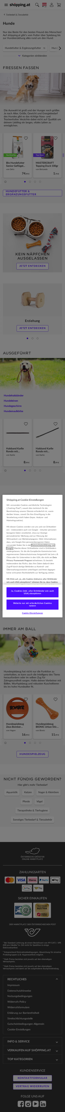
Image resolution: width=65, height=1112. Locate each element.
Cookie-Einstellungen (32, 613)
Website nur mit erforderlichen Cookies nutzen (32, 604)
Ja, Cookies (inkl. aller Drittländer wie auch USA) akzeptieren (32, 592)
